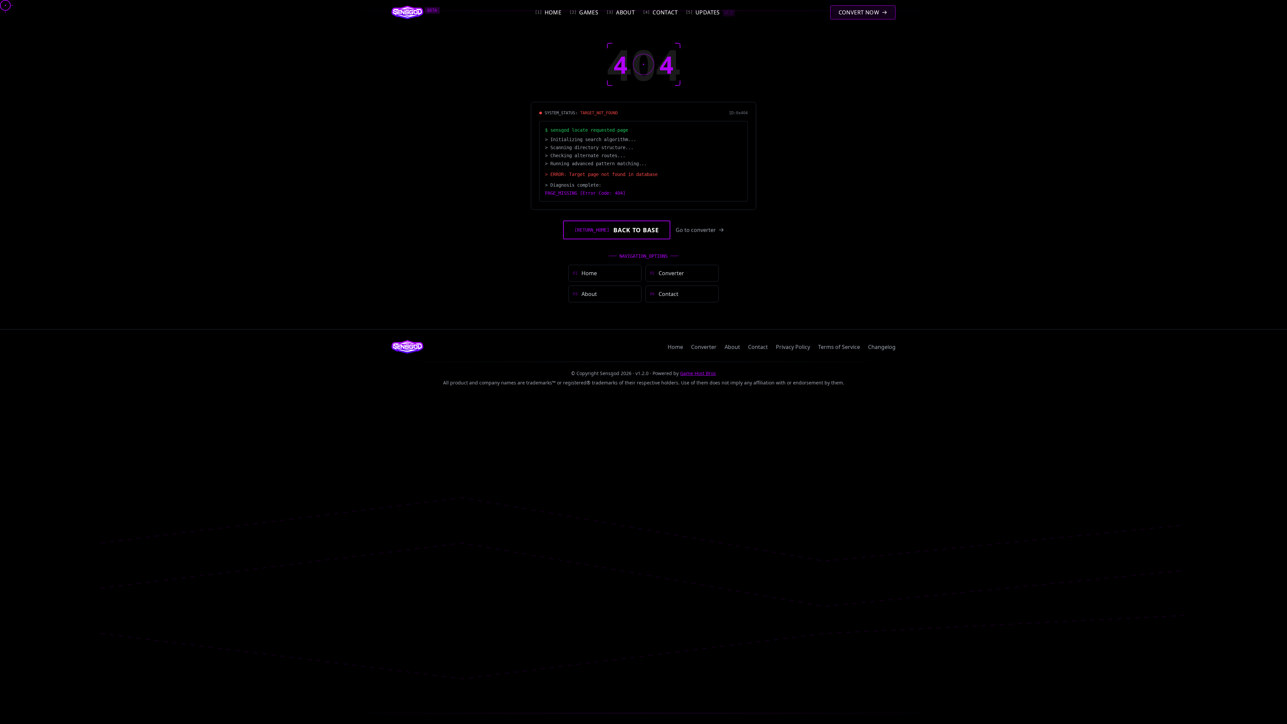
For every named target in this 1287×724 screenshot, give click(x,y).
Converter (704, 347)
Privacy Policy (793, 347)
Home (675, 347)
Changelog (882, 347)
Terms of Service (839, 347)
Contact (758, 347)
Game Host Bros (698, 373)
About (732, 347)
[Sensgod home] (407, 12)
